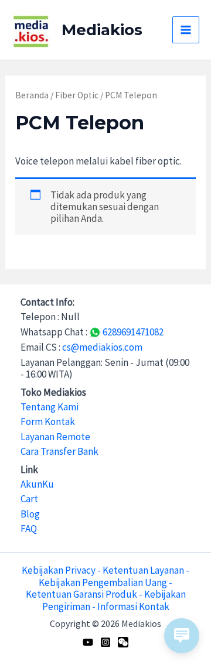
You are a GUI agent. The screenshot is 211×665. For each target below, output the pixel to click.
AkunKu (37, 484)
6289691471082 (132, 331)
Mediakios (102, 29)
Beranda (32, 95)
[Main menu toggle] (185, 29)
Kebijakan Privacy (59, 570)
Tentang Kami (50, 406)
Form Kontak (48, 421)
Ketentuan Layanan (143, 570)
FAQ (29, 528)
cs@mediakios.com (102, 347)
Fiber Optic (76, 95)
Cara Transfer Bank (59, 451)
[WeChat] (123, 642)
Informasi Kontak (133, 606)
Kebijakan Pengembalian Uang (103, 582)
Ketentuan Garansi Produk (81, 594)
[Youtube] (88, 642)
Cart (29, 498)
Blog (30, 514)
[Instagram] (105, 642)
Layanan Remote (55, 436)
